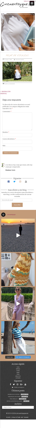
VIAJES (18, 372)
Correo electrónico (9, 139)
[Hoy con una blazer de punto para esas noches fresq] (18, 269)
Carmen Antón (19, 59)
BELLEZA (18, 368)
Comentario (7, 111)
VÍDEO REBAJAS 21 (14, 398)
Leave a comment (9, 84)
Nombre (6, 132)
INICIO (18, 367)
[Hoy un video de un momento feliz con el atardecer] (18, 235)
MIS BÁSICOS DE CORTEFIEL (14, 394)
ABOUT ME (18, 376)
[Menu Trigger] (32, 3)
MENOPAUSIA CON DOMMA (14, 396)
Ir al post (8, 46)
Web (4, 145)
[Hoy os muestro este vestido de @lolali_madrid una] (18, 303)
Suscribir (17, 205)
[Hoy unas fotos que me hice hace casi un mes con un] (18, 337)
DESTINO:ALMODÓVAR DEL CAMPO (14, 401)
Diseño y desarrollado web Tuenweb (17, 417)
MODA (18, 370)
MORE (18, 374)
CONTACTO (18, 378)
